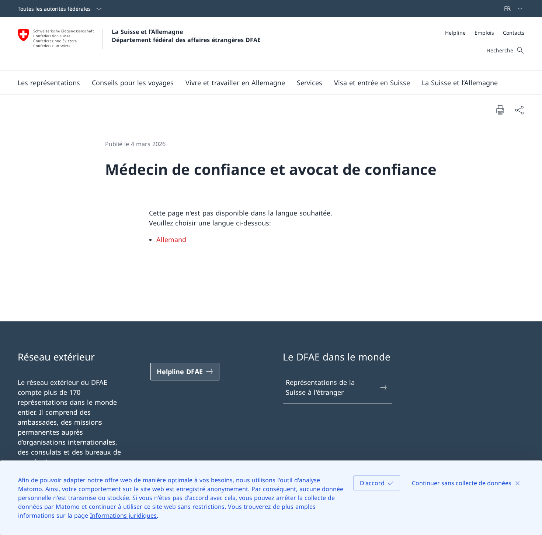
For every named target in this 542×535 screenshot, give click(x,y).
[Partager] (519, 110)
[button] (49, 82)
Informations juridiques (123, 515)
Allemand (171, 239)
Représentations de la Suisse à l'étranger (320, 387)
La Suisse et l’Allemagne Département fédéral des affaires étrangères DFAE (186, 36)
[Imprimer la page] (500, 109)
